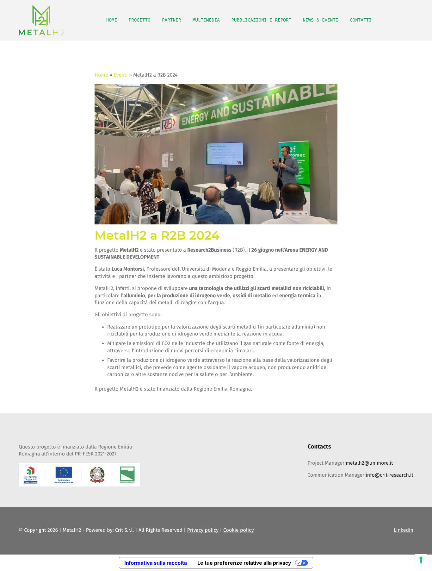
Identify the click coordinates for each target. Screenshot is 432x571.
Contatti (361, 20)
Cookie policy (238, 530)
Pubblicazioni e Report (261, 20)
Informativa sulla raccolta (155, 563)
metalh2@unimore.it (369, 463)
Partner (171, 20)
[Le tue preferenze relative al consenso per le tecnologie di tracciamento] (421, 560)
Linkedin (403, 530)
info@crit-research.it (389, 475)
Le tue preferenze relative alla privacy (244, 563)
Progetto (140, 20)
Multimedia (206, 20)
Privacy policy (203, 530)
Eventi (120, 75)
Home (111, 20)
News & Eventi (320, 20)
